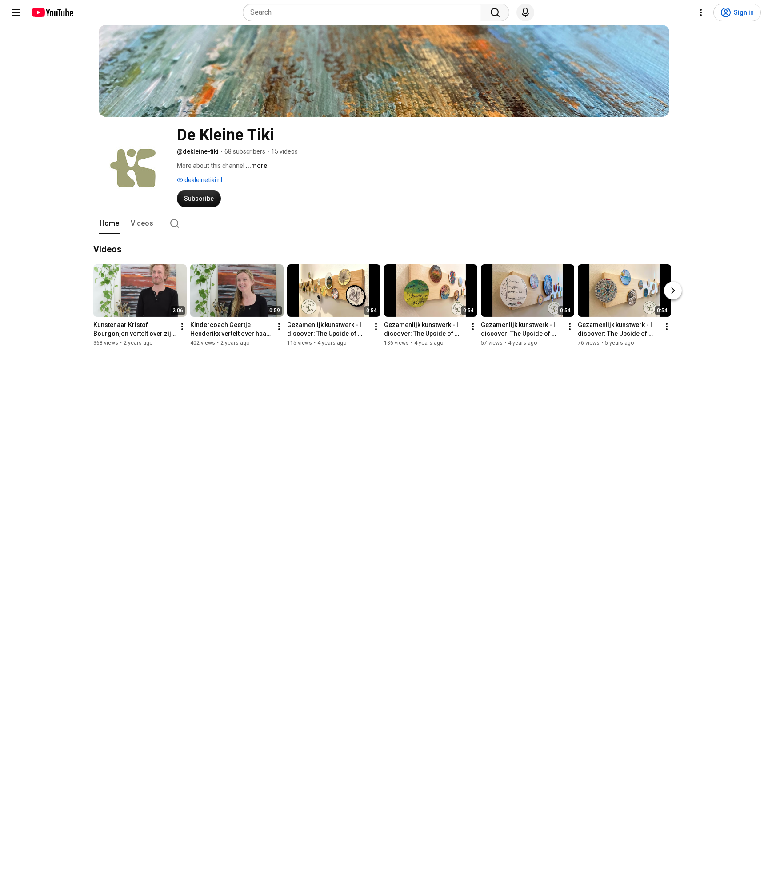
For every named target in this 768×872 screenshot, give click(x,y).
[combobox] (364, 12)
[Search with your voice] (525, 12)
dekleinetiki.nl (202, 179)
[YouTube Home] (52, 12)
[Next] (673, 290)
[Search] (495, 12)
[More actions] (182, 326)
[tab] (109, 223)
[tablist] (384, 223)
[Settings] (701, 12)
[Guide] (16, 12)
